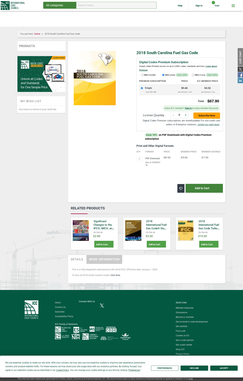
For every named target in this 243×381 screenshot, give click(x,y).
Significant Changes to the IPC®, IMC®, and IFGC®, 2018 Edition (104, 228)
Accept (224, 368)
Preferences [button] (134, 370)
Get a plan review (184, 345)
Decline (194, 368)
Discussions (181, 312)
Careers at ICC (182, 335)
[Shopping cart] (210, 6)
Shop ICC (180, 349)
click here (115, 275)
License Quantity (153, 115)
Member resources (184, 308)
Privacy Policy (182, 354)
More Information (104, 259)
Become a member (185, 317)
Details (77, 259)
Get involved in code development (192, 321)
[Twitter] (102, 306)
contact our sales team (208, 124)
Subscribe (59, 312)
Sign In (199, 5)
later (191, 378)
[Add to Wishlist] (180, 188)
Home (37, 33)
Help (180, 5)
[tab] (77, 259)
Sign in (188, 108)
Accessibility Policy (64, 316)
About (58, 302)
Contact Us (60, 307)
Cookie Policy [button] (62, 370)
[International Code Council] (13, 5)
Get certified (181, 326)
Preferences (164, 368)
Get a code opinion (185, 340)
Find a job (180, 331)
